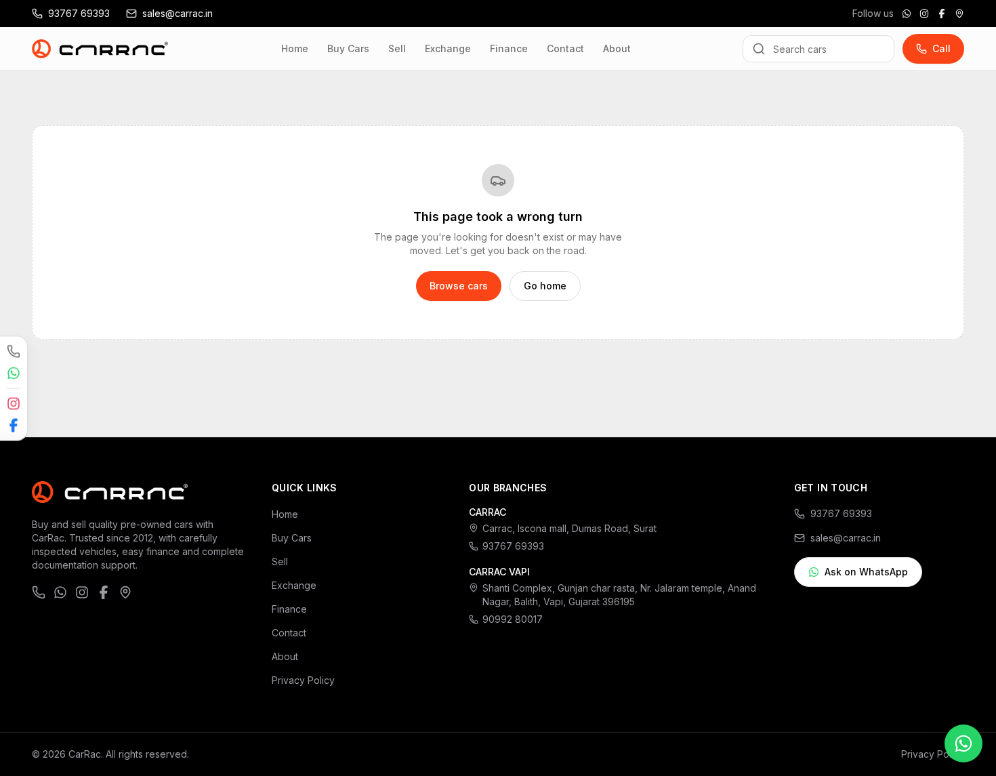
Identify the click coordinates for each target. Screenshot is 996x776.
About (617, 48)
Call (941, 48)
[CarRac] (100, 48)
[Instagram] (924, 13)
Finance (509, 48)
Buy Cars (348, 48)
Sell (397, 48)
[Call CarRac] (13, 351)
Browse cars (459, 285)
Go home (545, 285)
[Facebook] (942, 13)
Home (294, 48)
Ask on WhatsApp (866, 571)
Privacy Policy (303, 680)
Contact (565, 48)
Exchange (448, 48)
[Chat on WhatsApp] (906, 13)
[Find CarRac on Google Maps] (959, 13)
